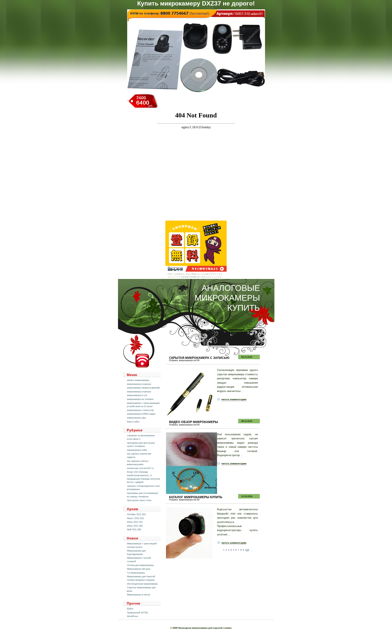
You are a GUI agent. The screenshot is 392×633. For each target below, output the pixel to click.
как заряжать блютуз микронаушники (137, 463)
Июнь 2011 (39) (135, 526)
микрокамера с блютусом (140, 410)
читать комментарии (233, 399)
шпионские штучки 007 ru (140, 468)
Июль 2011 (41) (135, 522)
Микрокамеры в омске (138, 594)
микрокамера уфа (136, 417)
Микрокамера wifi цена (138, 569)
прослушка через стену (139, 500)
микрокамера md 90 (189, 360)
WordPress (132, 616)
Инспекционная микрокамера (142, 584)
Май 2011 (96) (134, 529)
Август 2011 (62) (135, 518)
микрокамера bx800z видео (141, 414)
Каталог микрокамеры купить (195, 497)
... (251, 550)
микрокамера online (137, 450)
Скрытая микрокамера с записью (199, 357)
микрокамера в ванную (139, 384)
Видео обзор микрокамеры (193, 422)
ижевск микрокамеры (138, 380)
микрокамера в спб (137, 395)
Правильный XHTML (137, 612)
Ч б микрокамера (136, 573)
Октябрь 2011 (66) (136, 514)
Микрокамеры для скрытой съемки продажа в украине (141, 578)
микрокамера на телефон (140, 399)
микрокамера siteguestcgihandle (143, 387)
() (247, 550)
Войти (130, 608)
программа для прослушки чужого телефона (141, 445)
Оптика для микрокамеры (140, 565)
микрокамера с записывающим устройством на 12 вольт (143, 405)
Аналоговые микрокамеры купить (227, 298)
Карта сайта (133, 421)
